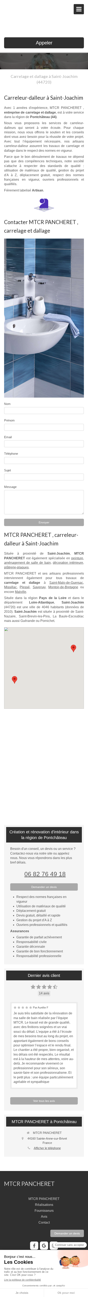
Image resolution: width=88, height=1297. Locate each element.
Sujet (7, 470)
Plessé (25, 587)
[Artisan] (44, 205)
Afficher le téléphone (47, 1148)
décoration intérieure (68, 562)
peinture (77, 558)
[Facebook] (34, 1246)
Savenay (39, 587)
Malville (20, 592)
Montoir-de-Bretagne (63, 587)
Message (10, 487)
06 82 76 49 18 (45, 874)
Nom (7, 404)
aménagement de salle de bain (27, 562)
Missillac (10, 587)
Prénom (9, 420)
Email (8, 437)
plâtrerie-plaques (16, 567)
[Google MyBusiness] (44, 1246)
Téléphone (11, 453)
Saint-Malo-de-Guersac (66, 582)
